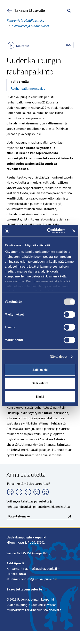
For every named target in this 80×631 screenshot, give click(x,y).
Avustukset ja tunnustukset (30, 26)
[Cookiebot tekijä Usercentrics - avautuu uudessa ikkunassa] (48, 230)
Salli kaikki (40, 369)
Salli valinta (40, 383)
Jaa (68, 45)
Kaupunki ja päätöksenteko (25, 20)
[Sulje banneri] (73, 230)
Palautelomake (19, 516)
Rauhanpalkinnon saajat (28, 88)
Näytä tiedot (58, 356)
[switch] (69, 314)
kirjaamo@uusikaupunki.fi (39, 568)
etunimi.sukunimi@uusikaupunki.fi (31, 579)
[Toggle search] (69, 11)
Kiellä (40, 396)
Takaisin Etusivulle (29, 11)
